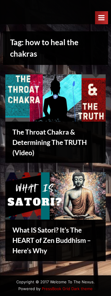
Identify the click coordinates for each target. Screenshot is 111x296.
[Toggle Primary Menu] (101, 17)
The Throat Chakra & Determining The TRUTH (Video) (49, 142)
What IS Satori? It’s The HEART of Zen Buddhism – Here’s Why (51, 240)
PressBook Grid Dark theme (67, 289)
